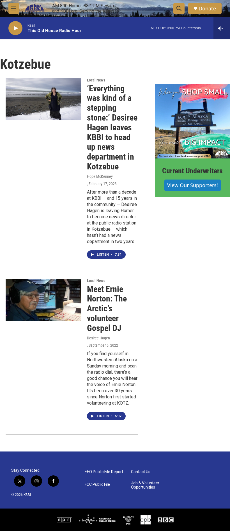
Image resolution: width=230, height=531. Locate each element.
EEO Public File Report (104, 472)
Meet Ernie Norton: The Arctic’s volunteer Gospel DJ (107, 308)
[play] (15, 28)
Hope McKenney (100, 176)
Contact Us (140, 472)
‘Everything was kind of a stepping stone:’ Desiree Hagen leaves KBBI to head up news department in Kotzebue (112, 127)
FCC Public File (97, 484)
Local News (96, 80)
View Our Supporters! (192, 185)
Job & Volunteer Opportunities (145, 485)
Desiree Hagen (98, 338)
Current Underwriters (192, 171)
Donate (207, 9)
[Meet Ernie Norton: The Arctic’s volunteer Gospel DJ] (43, 300)
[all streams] (221, 28)
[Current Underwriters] (192, 121)
